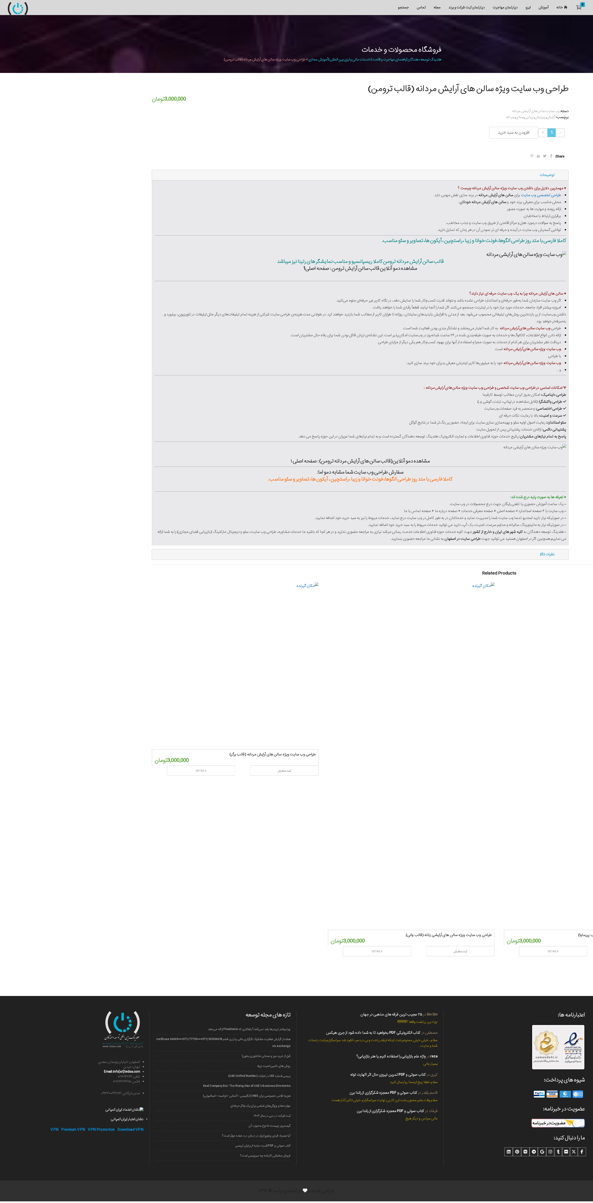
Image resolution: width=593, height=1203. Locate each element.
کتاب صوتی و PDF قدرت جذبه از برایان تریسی (262, 1145)
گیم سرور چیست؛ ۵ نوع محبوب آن (269, 1126)
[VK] (525, 1152)
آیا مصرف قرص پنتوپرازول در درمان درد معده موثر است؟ (256, 1136)
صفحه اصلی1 (316, 268)
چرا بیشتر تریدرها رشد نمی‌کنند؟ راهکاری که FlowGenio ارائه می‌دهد (249, 1029)
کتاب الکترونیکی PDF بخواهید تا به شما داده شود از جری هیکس (373, 1033)
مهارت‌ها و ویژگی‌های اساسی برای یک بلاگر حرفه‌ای (260, 1106)
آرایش (551, 117)
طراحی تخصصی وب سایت (541, 195)
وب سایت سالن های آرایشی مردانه (535, 111)
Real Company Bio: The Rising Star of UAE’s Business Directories (246, 1086)
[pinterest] (517, 1152)
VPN (54, 1130)
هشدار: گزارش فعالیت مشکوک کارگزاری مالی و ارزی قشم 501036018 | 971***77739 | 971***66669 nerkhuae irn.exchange (223, 1042)
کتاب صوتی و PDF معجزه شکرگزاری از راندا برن (383, 1093)
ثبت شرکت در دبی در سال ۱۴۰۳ (272, 1116)
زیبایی (528, 117)
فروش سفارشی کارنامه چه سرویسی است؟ (265, 1155)
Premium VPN (73, 1130)
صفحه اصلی (305, 461)
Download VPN (130, 1130)
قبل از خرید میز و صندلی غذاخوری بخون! (266, 1056)
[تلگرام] (534, 1152)
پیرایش (540, 117)
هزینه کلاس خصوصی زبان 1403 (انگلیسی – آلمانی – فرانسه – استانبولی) (246, 1096)
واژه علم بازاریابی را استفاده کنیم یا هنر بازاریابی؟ (391, 1056)
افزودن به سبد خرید (513, 132)
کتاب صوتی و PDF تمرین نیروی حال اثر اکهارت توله (388, 1074)
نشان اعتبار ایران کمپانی (127, 1119)
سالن (519, 117)
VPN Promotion (101, 1130)
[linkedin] (509, 1152)
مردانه (510, 117)
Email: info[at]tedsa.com (122, 1071)
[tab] (360, 175)
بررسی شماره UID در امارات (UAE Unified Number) (259, 1076)
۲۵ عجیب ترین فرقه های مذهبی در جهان (391, 1014)
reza (434, 1056)
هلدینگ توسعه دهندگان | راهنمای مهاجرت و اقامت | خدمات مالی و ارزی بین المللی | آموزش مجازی (374, 59)
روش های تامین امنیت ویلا (273, 1066)
